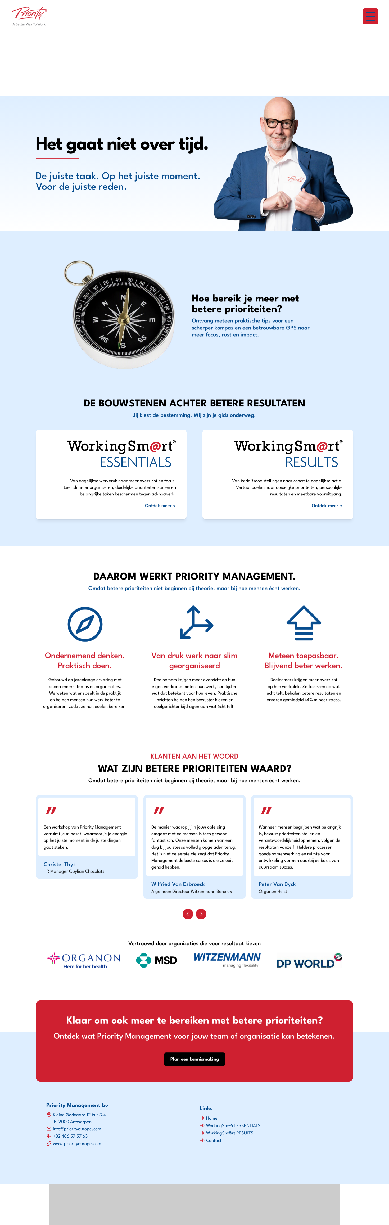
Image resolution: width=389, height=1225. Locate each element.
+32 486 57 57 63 (70, 1136)
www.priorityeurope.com (77, 1144)
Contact (213, 1140)
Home (212, 1118)
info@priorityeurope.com (77, 1129)
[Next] (201, 914)
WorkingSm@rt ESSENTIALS (233, 1126)
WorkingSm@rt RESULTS (230, 1133)
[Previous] (188, 914)
